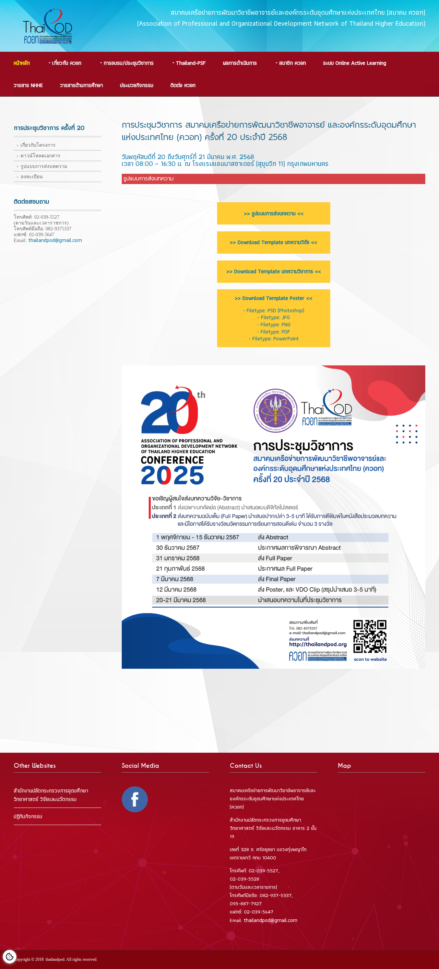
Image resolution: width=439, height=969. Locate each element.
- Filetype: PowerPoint (274, 338)
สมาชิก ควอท (292, 63)
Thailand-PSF (191, 63)
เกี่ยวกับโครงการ (38, 145)
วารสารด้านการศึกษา (81, 85)
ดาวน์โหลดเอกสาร (40, 155)
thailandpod (55, 959)
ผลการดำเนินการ (240, 63)
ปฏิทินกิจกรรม (28, 816)
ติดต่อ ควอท (182, 85)
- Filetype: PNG (273, 324)
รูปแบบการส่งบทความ (44, 166)
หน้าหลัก (22, 63)
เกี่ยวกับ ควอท (66, 63)
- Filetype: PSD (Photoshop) (273, 310)
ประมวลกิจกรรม (136, 85)
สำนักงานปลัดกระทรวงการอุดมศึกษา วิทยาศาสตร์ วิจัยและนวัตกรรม (51, 794)
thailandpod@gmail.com (54, 240)
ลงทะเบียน (32, 176)
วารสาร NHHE (28, 85)
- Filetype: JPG (273, 317)
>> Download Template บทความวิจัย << (273, 242)
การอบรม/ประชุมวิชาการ (129, 63)
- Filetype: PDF (273, 331)
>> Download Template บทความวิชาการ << (273, 271)
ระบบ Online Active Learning (354, 63)
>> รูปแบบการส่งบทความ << (274, 213)
